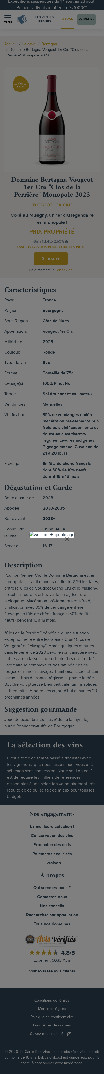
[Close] (67, 539)
